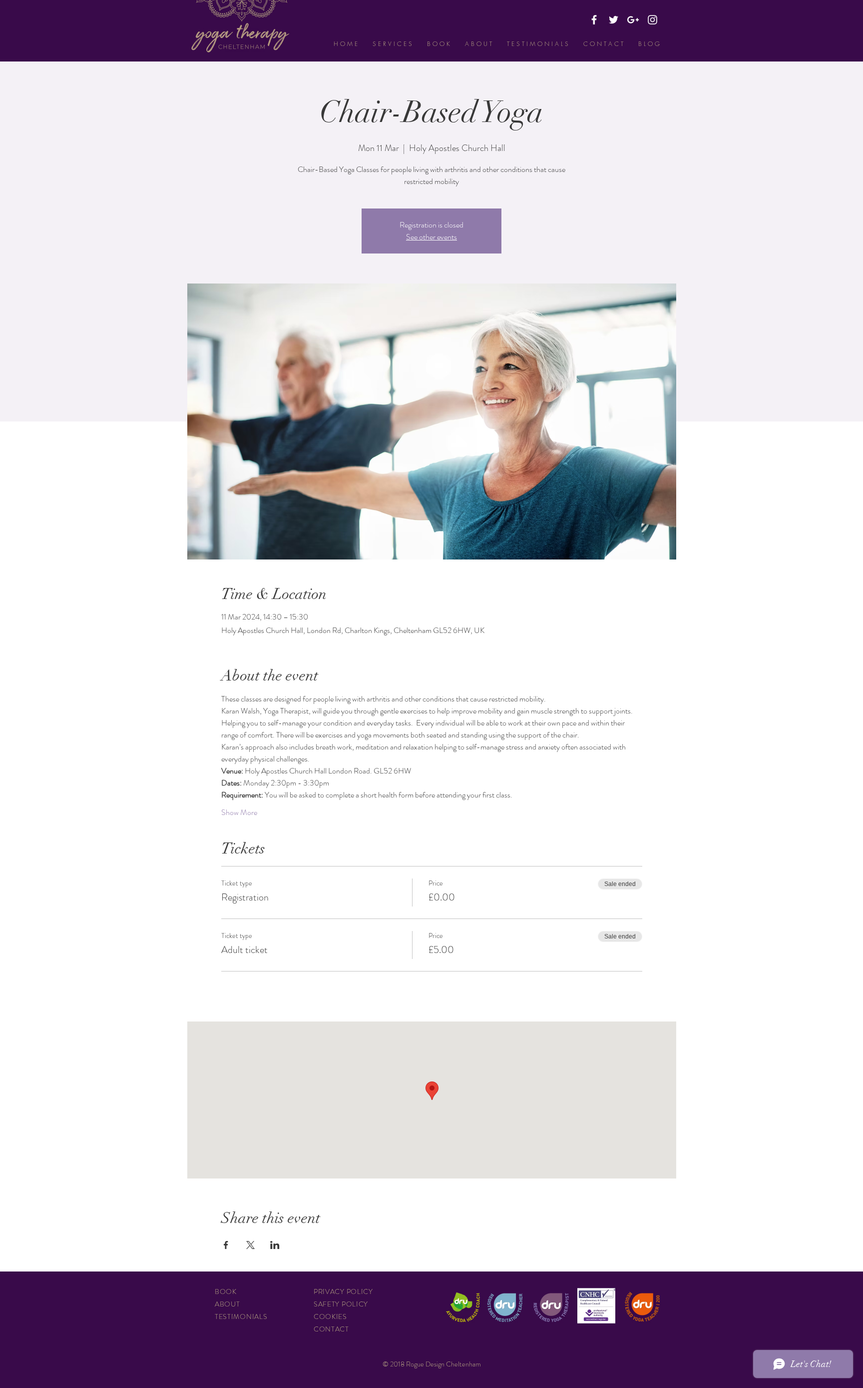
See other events (431, 236)
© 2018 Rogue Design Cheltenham (432, 1364)
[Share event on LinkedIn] (275, 1245)
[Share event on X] (250, 1245)
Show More (239, 812)
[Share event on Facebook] (226, 1245)
